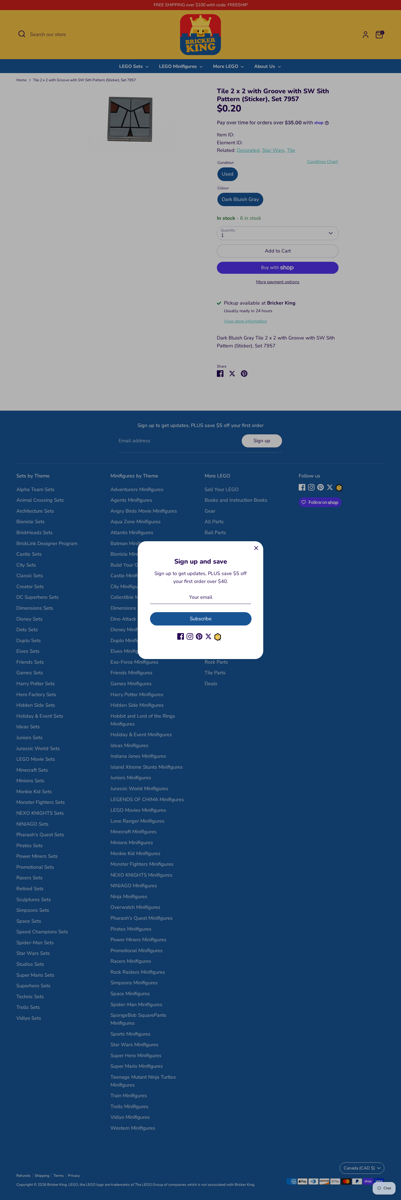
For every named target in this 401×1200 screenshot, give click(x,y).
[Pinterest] (199, 636)
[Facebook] (180, 636)
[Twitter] (208, 636)
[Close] (256, 548)
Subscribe (201, 618)
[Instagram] (190, 636)
